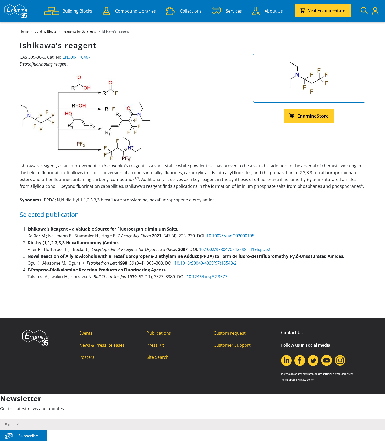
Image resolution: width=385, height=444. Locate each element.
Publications (159, 333)
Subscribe (28, 436)
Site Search (158, 357)
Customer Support (232, 345)
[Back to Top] (374, 433)
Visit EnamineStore (326, 10)
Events (85, 333)
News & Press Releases (102, 345)
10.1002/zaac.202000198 (230, 236)
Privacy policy (306, 379)
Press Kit (155, 345)
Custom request (230, 333)
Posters (87, 357)
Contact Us (292, 332)
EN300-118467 (77, 57)
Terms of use (288, 379)
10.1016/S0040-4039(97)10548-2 (205, 263)
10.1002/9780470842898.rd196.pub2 (234, 249)
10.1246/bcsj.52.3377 (206, 277)
